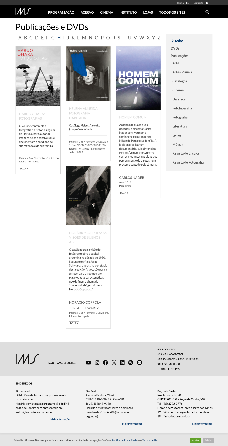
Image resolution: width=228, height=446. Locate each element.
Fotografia (179, 117)
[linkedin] (122, 362)
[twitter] (114, 363)
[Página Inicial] (23, 11)
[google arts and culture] (139, 362)
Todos (179, 41)
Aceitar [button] (195, 440)
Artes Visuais (182, 72)
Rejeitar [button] (208, 440)
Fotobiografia (182, 108)
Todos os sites (172, 12)
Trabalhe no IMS (168, 368)
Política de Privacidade (124, 440)
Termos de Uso (150, 440)
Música (177, 144)
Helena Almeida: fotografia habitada (83, 113)
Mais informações (60, 419)
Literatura (179, 126)
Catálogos (179, 81)
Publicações (179, 56)
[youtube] (88, 362)
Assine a (170, 354)
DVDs (175, 48)
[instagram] (97, 362)
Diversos (179, 99)
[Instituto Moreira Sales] (45, 358)
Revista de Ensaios (186, 153)
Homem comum (133, 117)
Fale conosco (166, 349)
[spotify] (130, 362)
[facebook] (105, 362)
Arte (175, 63)
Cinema (178, 90)
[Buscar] (207, 11)
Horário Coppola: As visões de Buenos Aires (88, 237)
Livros (176, 135)
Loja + (24, 168)
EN (187, 3)
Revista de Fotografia (188, 162)
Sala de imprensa (168, 364)
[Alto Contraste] (207, 3)
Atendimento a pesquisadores (177, 359)
